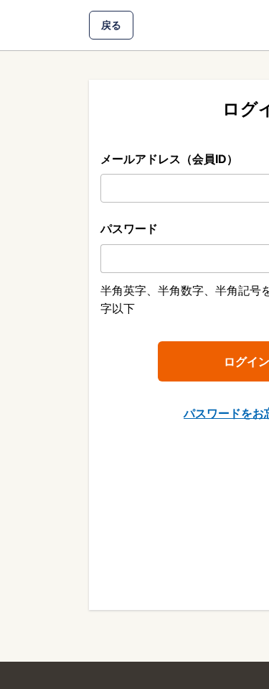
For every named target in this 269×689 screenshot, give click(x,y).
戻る (111, 25)
